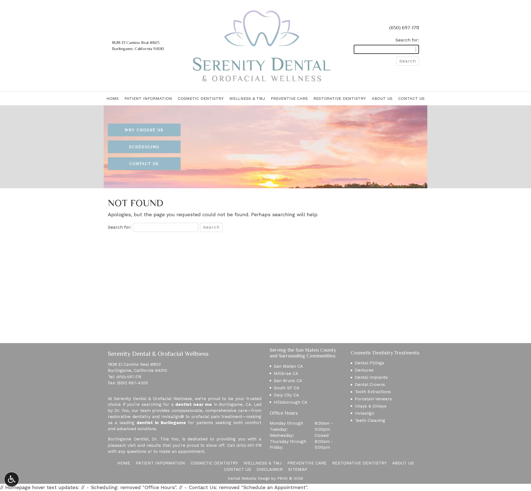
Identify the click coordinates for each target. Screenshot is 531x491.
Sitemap (297, 469)
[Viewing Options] (11, 479)
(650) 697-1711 (404, 27)
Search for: (407, 40)
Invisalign (364, 413)
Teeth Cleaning (370, 420)
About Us (382, 98)
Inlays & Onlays (370, 406)
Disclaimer (270, 469)
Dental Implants (371, 377)
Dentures (364, 370)
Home (112, 98)
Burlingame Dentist (128, 439)
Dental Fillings (369, 363)
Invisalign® (172, 416)
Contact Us (411, 98)
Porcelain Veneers (373, 398)
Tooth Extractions (373, 391)
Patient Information (148, 98)
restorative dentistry (129, 416)
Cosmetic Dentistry (201, 98)
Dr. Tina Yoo (165, 439)
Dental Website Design (249, 478)
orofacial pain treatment (216, 416)
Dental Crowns (370, 384)
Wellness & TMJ (247, 98)
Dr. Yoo (121, 410)
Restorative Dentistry (339, 98)
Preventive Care (289, 98)
